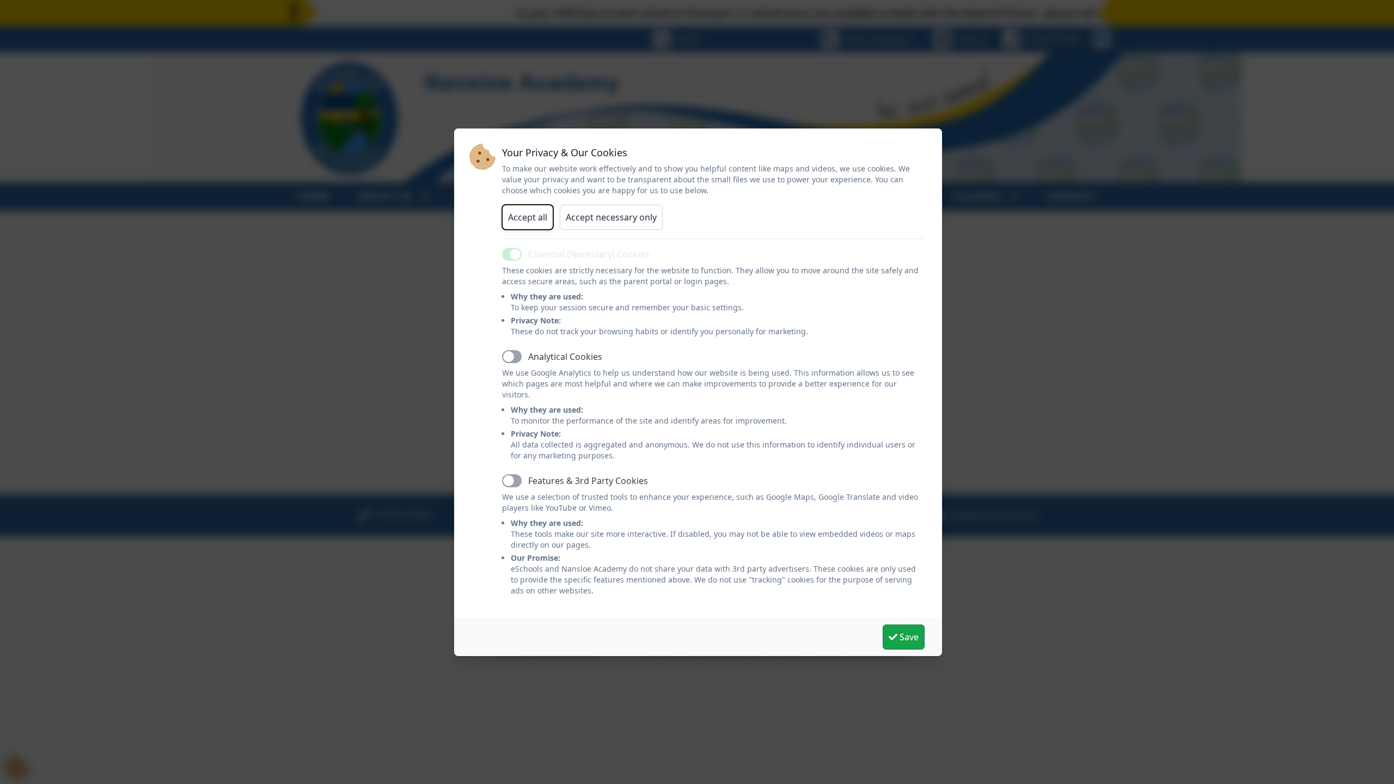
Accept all (527, 217)
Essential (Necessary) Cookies (589, 254)
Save (908, 637)
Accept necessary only (611, 217)
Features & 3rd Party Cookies (588, 481)
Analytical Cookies (565, 357)
